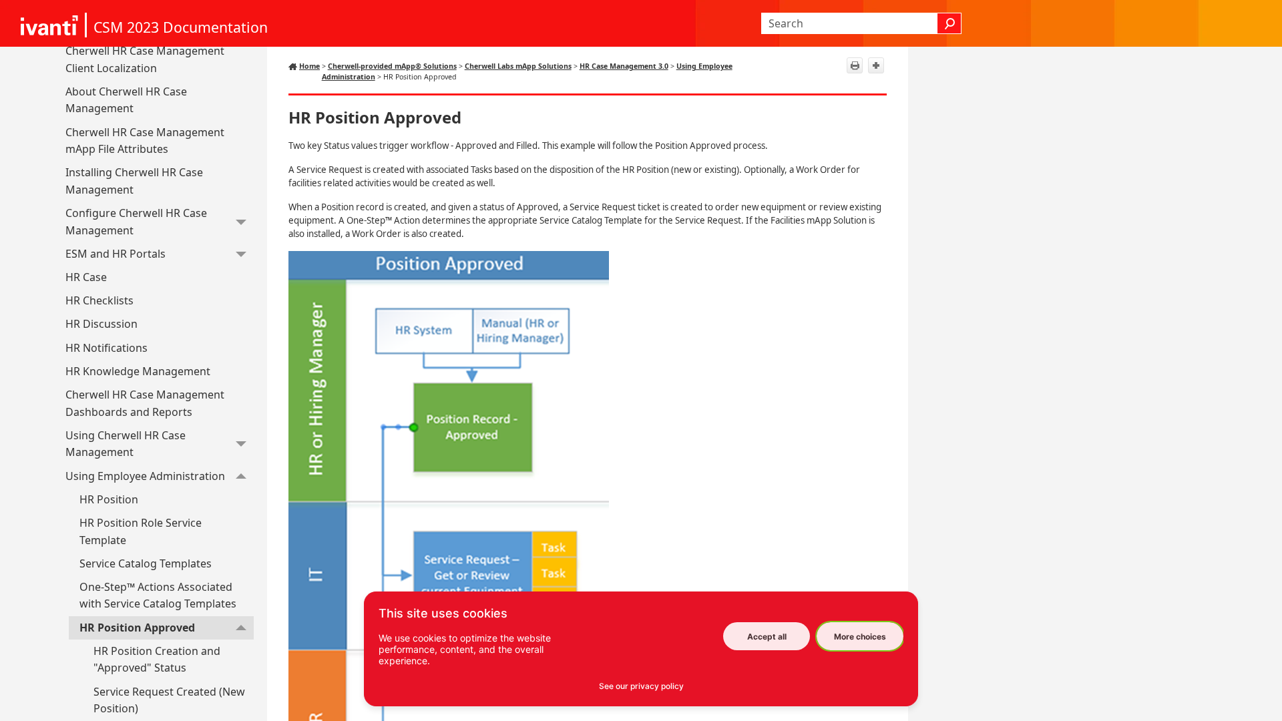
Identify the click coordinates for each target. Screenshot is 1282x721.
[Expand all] (876, 65)
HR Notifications (106, 347)
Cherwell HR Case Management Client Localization (144, 59)
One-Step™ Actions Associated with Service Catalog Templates (157, 595)
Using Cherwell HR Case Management (125, 444)
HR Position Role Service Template (140, 531)
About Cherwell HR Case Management (126, 100)
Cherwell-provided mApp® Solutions (392, 66)
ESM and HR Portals (115, 253)
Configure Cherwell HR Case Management (136, 222)
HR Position (108, 499)
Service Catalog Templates (145, 563)
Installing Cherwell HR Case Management (134, 181)
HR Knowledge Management (137, 371)
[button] (949, 23)
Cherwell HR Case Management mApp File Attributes (144, 141)
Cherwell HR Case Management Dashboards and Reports (144, 403)
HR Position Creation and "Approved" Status (156, 660)
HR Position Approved (137, 627)
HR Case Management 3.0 (624, 66)
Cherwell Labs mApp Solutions (518, 66)
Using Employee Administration (145, 476)
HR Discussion (101, 323)
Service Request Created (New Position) (169, 700)
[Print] (855, 65)
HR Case (86, 277)
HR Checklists (99, 300)
